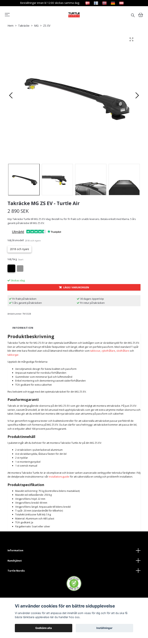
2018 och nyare (19, 249)
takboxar (95, 350)
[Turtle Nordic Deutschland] (113, 3)
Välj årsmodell (24, 240)
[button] (7, 15)
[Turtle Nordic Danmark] (87, 3)
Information (15, 550)
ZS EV (46, 25)
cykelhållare (108, 350)
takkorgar (13, 354)
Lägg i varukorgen (76, 287)
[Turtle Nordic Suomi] (96, 3)
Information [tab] (22, 327)
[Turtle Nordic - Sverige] (74, 14)
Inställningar (104, 628)
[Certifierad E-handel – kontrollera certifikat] (74, 583)
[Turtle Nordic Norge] (104, 3)
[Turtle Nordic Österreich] (121, 3)
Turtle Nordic (16, 570)
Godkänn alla (43, 628)
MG (36, 25)
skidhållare (122, 350)
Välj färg (15, 259)
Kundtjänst (15, 560)
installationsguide (59, 476)
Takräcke (23, 25)
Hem (10, 25)
